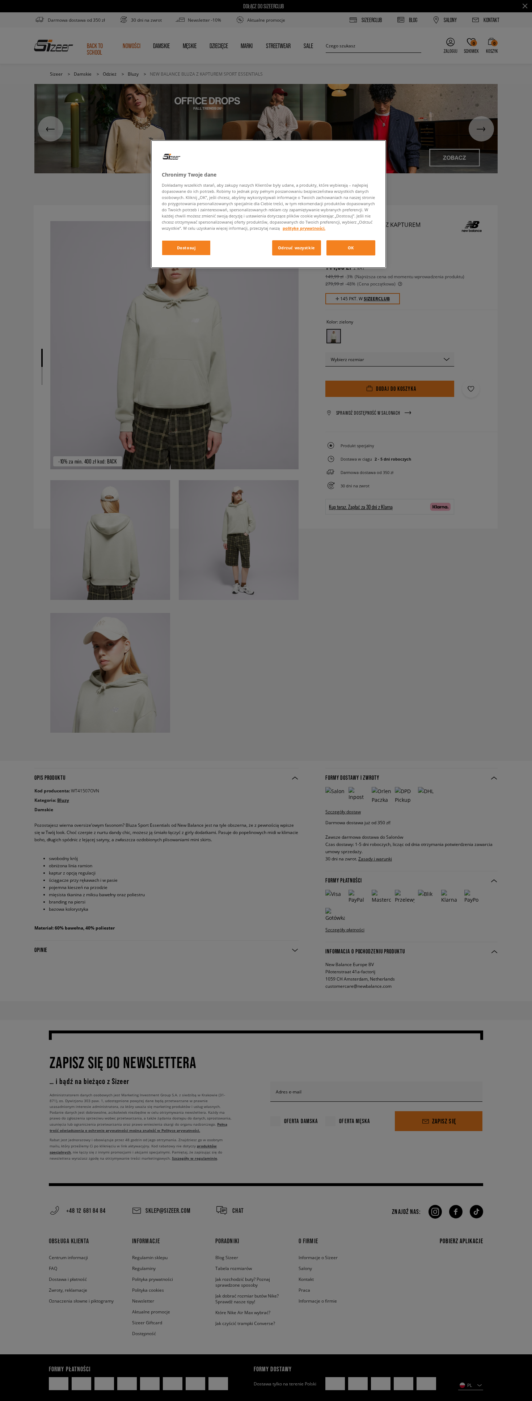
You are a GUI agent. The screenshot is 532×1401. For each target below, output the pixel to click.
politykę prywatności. (304, 228)
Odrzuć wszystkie (296, 247)
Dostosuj (186, 247)
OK (351, 247)
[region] (268, 204)
